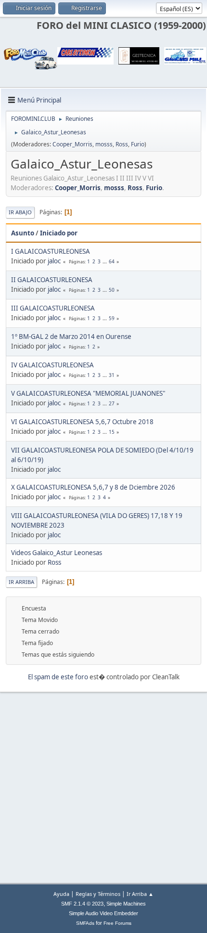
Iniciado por (59, 233)
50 (112, 289)
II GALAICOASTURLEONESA (51, 279)
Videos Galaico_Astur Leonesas (56, 552)
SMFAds (85, 923)
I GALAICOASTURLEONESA (50, 251)
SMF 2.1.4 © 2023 (82, 904)
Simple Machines (126, 904)
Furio (137, 144)
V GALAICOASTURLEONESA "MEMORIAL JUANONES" (88, 393)
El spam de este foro (58, 677)
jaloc (54, 261)
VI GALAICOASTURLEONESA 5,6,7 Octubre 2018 (82, 421)
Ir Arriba (21, 581)
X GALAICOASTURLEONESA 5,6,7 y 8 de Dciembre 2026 (93, 487)
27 (112, 403)
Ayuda (61, 893)
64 (112, 261)
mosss (104, 144)
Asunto (22, 233)
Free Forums (117, 923)
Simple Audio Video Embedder (103, 913)
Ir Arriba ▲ (140, 893)
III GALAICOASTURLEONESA (53, 308)
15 (112, 431)
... (105, 261)
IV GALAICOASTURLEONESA (52, 365)
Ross (122, 144)
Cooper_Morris (72, 144)
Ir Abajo (20, 212)
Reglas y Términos (98, 893)
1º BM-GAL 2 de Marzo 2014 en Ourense (71, 336)
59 (112, 318)
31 (112, 375)
